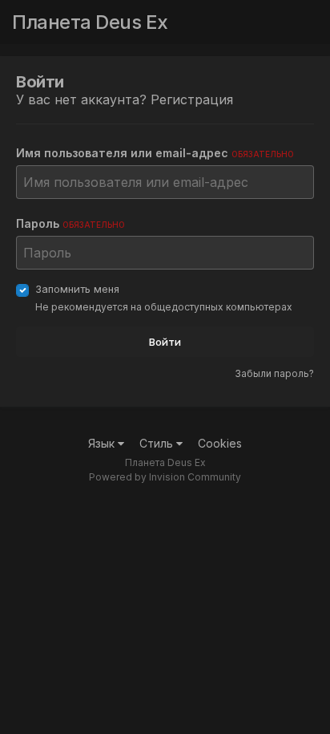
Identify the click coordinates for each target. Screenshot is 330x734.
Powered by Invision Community (165, 477)
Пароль (70, 223)
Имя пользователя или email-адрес (155, 153)
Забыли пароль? (274, 373)
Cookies (220, 443)
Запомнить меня (77, 288)
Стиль (157, 443)
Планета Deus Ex (90, 22)
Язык (103, 443)
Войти (165, 341)
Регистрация (192, 99)
